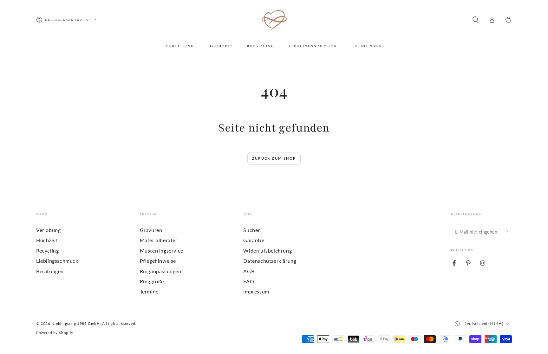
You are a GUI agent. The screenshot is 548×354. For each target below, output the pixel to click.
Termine (149, 291)
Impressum (256, 291)
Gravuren (151, 230)
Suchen (252, 230)
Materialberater (159, 240)
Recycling (47, 251)
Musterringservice (161, 251)
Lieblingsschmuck (57, 261)
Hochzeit (47, 240)
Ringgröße (152, 281)
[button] (475, 20)
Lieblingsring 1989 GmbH (76, 323)
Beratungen (50, 271)
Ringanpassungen (160, 271)
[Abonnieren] (508, 232)
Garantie (253, 240)
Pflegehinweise (158, 261)
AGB (248, 271)
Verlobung (48, 230)
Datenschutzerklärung (269, 261)
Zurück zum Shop (274, 158)
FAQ (248, 281)
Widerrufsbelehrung (267, 251)
